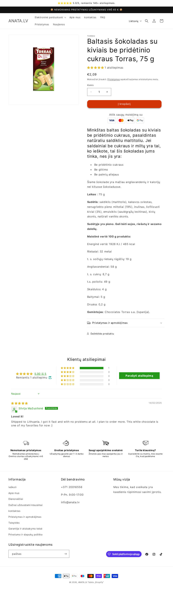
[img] (19, 403)
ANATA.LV (83, 582)
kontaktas (14, 510)
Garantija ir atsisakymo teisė (25, 528)
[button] (50, 17)
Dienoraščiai (15, 498)
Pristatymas (113, 79)
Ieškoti (12, 487)
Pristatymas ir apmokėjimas (24, 516)
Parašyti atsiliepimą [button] (139, 375)
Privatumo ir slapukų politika (25, 534)
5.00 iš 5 (40, 373)
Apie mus (13, 493)
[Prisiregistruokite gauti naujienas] (65, 554)
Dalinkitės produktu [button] (102, 333)
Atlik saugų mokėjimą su (125, 114)
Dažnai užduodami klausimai (25, 505)
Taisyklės (13, 522)
